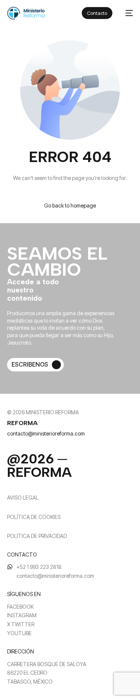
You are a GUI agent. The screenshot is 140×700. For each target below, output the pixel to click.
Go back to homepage (70, 205)
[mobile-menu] (126, 13)
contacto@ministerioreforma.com (46, 433)
